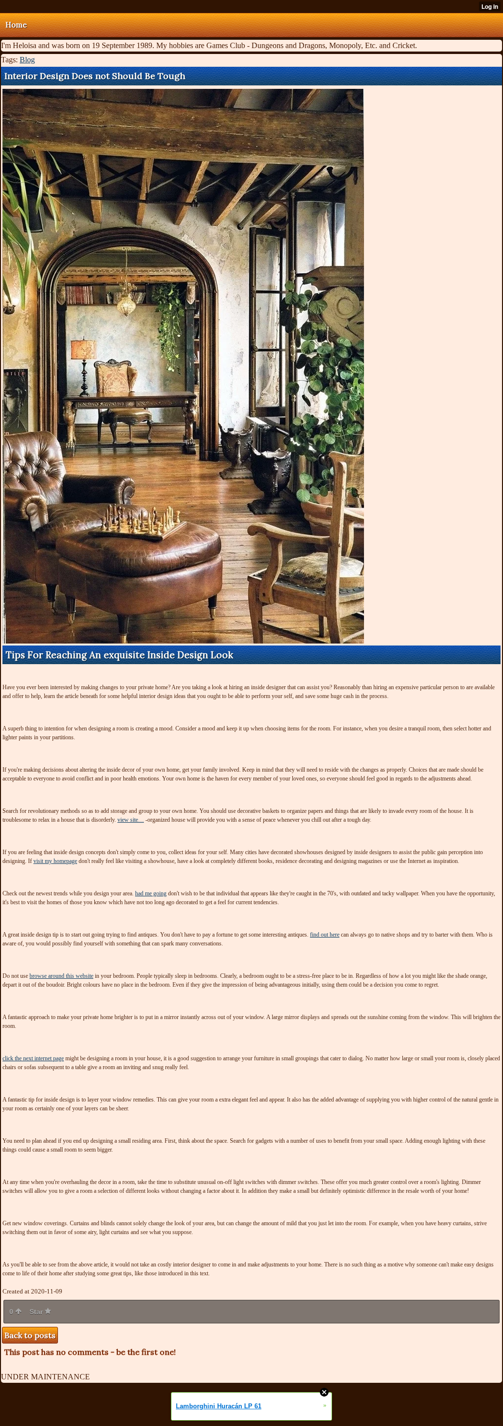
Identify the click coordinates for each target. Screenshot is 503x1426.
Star (37, 1312)
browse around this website (61, 975)
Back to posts (30, 1335)
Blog (27, 59)
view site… (130, 819)
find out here (324, 934)
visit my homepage (55, 861)
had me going (151, 893)
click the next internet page (33, 1058)
